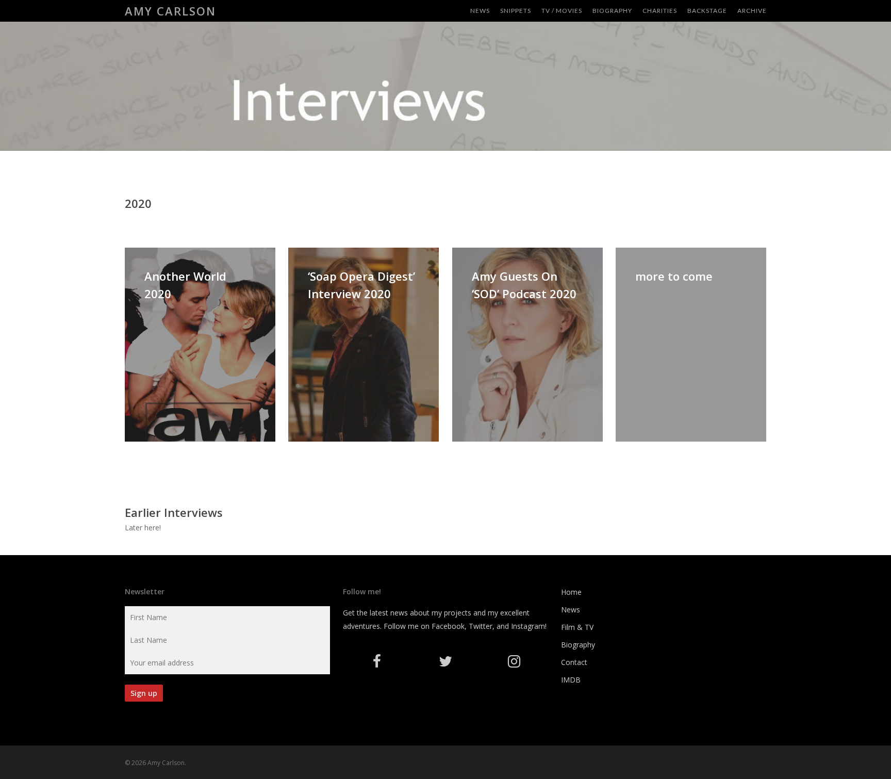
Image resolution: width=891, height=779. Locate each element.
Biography (578, 645)
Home (571, 592)
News (570, 609)
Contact (574, 662)
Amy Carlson (170, 11)
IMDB (571, 680)
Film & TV (577, 627)
